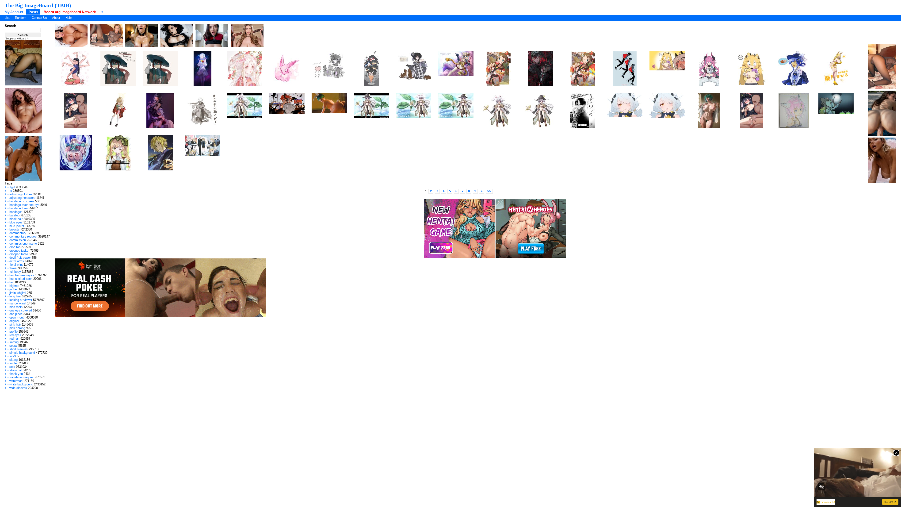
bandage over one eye (24, 205)
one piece (16, 314)
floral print (16, 264)
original (14, 321)
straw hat (15, 370)
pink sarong (17, 328)
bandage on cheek (21, 201)
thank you (16, 374)
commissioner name (23, 243)
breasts (14, 229)
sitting (13, 359)
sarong (14, 342)
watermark (16, 381)
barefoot (14, 215)
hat (11, 282)
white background (21, 384)
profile (13, 331)
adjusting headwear (22, 198)
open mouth (17, 317)
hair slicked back (20, 278)
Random (20, 17)
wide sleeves (18, 388)
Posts (33, 12)
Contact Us (39, 17)
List (7, 17)
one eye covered (20, 310)
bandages (16, 212)
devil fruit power (20, 257)
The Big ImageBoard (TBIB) (38, 5)
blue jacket (16, 226)
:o (10, 190)
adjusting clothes (20, 194)
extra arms (16, 261)
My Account (14, 12)
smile (13, 363)
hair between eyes (21, 275)
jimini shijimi (17, 293)
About (56, 17)
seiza (13, 345)
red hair (14, 338)
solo (12, 367)
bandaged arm (19, 208)
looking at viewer (20, 300)
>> (489, 191)
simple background (22, 352)
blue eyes (16, 222)
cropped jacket (19, 250)
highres (14, 286)
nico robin (16, 307)
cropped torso (18, 254)
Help (68, 17)
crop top (14, 247)
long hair (15, 296)
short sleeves (18, 349)
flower (13, 268)
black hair (16, 219)
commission (17, 240)
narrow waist (17, 303)
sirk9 (12, 356)
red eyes (15, 335)
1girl (12, 187)
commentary (17, 233)
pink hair (15, 324)
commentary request (23, 236)
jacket (13, 289)
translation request (21, 377)
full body (15, 271)
